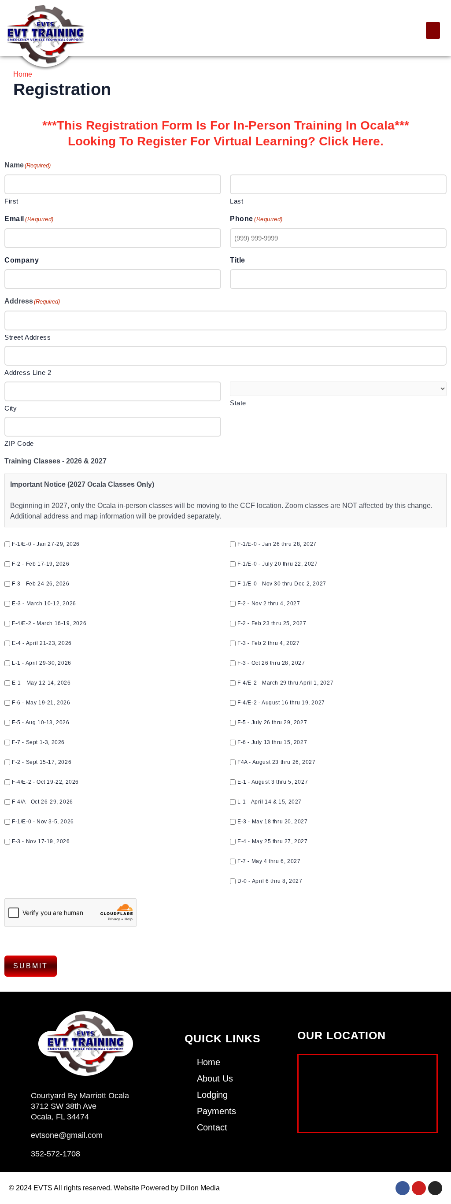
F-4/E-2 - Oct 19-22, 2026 (45, 782)
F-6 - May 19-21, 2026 (41, 703)
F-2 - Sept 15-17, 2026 (41, 762)
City (10, 408)
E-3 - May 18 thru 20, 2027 (272, 822)
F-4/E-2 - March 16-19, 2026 (49, 623)
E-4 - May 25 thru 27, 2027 (272, 841)
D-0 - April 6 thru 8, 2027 (270, 881)
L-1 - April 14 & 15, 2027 (269, 802)
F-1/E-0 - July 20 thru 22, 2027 (277, 564)
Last (236, 201)
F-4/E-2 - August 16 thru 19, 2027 (281, 703)
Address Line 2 (27, 372)
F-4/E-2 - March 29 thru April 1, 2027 (285, 683)
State (238, 403)
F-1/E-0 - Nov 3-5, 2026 (43, 822)
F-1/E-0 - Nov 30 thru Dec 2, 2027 (281, 584)
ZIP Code (19, 443)
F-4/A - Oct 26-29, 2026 (42, 802)
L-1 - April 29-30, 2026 (41, 663)
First (11, 201)
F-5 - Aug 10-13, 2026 (41, 722)
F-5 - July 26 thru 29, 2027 (272, 722)
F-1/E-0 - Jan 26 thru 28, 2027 (277, 544)
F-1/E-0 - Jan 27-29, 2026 (46, 544)
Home (22, 74)
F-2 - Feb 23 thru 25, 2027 (272, 623)
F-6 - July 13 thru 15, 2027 (272, 742)
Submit (30, 966)
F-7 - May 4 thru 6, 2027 (268, 861)
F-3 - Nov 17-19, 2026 (41, 841)
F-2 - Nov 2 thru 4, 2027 (268, 603)
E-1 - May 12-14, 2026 (41, 683)
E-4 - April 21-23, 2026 (42, 643)
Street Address (27, 337)
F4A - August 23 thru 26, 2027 (276, 762)
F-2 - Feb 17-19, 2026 (41, 564)
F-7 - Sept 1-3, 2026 (38, 742)
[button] (433, 30)
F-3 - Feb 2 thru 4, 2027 (268, 643)
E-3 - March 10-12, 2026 (44, 603)
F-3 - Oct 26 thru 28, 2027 (271, 663)
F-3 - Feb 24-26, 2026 (41, 584)
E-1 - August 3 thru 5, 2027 (272, 782)
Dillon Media (200, 1188)
